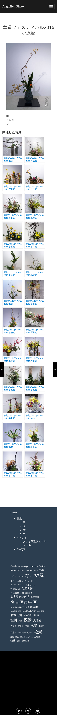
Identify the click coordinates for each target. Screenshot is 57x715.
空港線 (13, 632)
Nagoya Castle (37, 566)
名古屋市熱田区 (29, 611)
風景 (19, 518)
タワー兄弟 (15, 581)
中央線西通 (15, 589)
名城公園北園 (29, 615)
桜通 (27, 625)
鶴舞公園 (25, 640)
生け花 (41, 626)
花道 (12, 637)
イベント (22, 537)
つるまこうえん (17, 576)
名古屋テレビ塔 (19, 596)
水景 (34, 625)
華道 (17, 637)
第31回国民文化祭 (25, 633)
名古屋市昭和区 (17, 607)
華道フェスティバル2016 (30, 637)
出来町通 (28, 593)
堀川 (13, 620)
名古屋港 (40, 611)
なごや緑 (34, 575)
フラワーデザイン (17, 585)
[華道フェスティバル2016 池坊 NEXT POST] (55, 369)
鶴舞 (18, 641)
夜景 (28, 619)
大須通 (13, 626)
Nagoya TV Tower (17, 570)
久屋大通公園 (17, 592)
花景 (38, 631)
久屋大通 (27, 588)
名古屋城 (35, 596)
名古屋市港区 (15, 611)
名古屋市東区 (31, 607)
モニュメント (31, 584)
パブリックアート (29, 581)
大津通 (37, 620)
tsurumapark (32, 570)
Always (21, 549)
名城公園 (16, 615)
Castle (13, 566)
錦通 (13, 640)
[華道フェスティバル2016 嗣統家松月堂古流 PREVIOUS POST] (2, 369)
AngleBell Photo (13, 6)
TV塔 (41, 570)
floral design (23, 566)
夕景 (20, 620)
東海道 (20, 626)
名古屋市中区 (23, 602)
